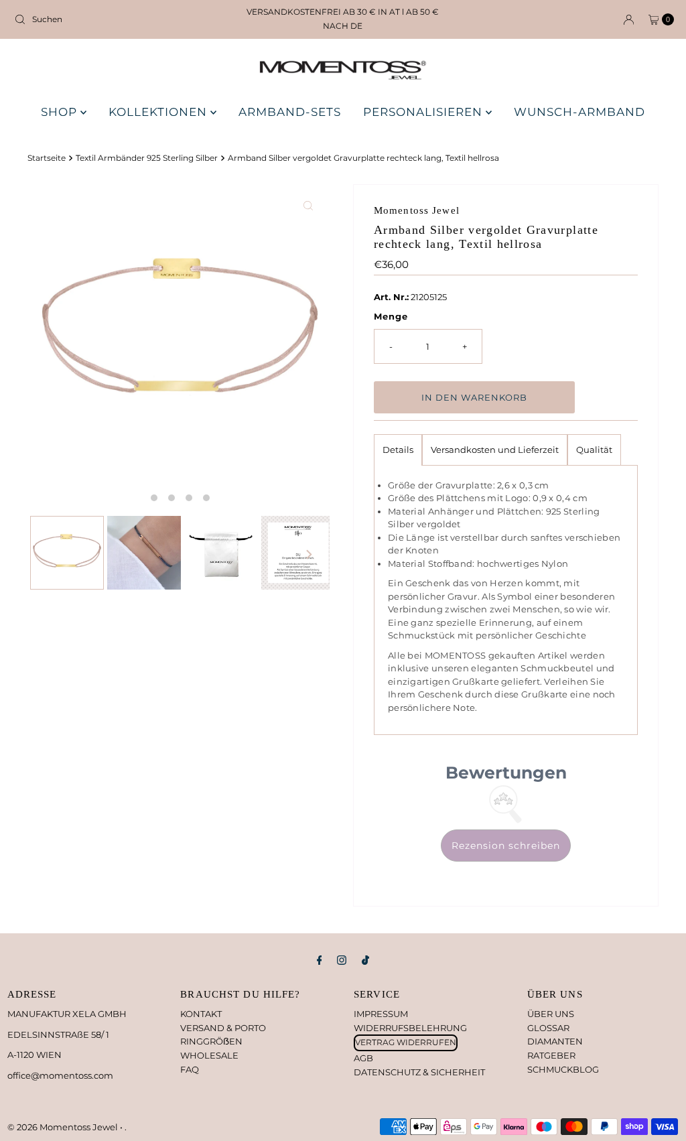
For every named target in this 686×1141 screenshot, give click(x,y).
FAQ (189, 1069)
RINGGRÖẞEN (211, 1041)
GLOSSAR (548, 1027)
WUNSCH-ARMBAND (579, 112)
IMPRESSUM (381, 1013)
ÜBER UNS (550, 1013)
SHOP (60, 112)
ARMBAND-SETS (289, 112)
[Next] (308, 554)
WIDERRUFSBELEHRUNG (410, 1027)
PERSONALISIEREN (424, 112)
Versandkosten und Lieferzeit (495, 449)
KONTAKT (201, 1013)
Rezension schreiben (506, 846)
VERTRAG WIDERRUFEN (405, 1042)
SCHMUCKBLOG (563, 1069)
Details (398, 449)
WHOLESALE (209, 1055)
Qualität (594, 449)
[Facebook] (319, 960)
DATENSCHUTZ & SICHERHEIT (419, 1072)
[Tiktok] (365, 960)
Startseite (46, 158)
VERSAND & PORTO (223, 1027)
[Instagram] (341, 960)
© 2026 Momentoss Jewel (63, 1127)
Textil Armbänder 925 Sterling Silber (147, 158)
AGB (363, 1058)
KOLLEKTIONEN (159, 112)
